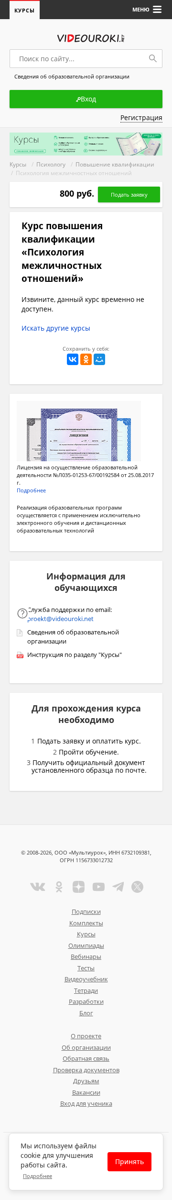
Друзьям (86, 1081)
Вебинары (86, 956)
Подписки (86, 911)
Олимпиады (86, 945)
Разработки (86, 1001)
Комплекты (86, 923)
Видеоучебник (86, 979)
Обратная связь (86, 1058)
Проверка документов (86, 1070)
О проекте (86, 1036)
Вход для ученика (86, 1103)
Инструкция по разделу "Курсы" (74, 654)
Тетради (86, 990)
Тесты (86, 968)
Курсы (24, 10)
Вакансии (86, 1092)
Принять (129, 1161)
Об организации (86, 1047)
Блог (86, 1013)
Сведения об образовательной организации (73, 636)
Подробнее (37, 1175)
